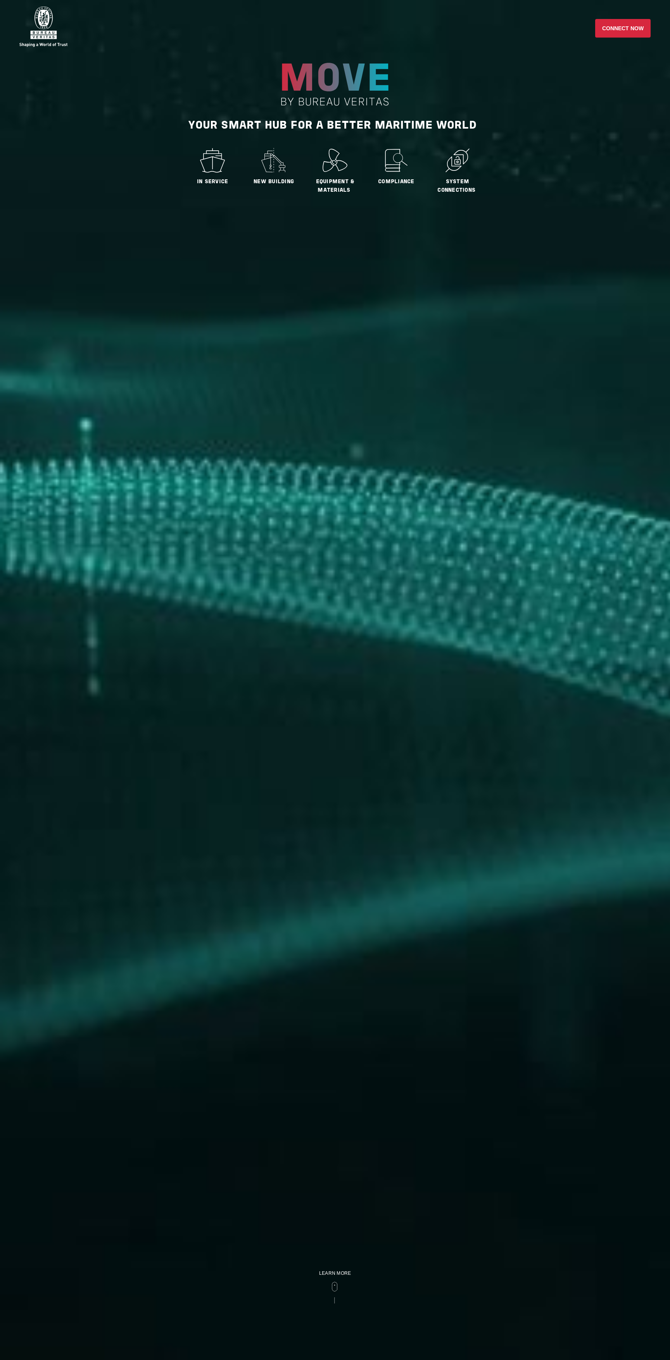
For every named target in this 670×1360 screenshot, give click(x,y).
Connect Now (623, 28)
